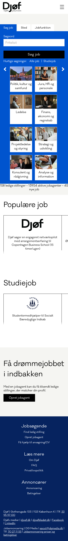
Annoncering (34, 488)
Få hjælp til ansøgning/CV (34, 442)
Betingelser (34, 493)
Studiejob (49, 61)
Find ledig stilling (34, 432)
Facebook (58, 520)
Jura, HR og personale (46, 86)
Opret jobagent (19, 398)
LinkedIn (10, 523)
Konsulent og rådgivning (21, 175)
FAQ (34, 465)
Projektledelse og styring (21, 146)
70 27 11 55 (14, 531)
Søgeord (8, 36)
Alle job (34, 61)
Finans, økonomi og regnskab (46, 116)
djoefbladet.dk (41, 520)
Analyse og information (46, 175)
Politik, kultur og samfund (21, 86)
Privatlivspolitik (34, 470)
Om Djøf (34, 460)
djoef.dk (26, 520)
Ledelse (21, 112)
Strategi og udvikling (46, 146)
